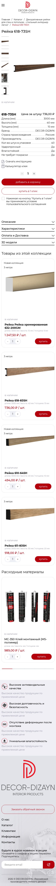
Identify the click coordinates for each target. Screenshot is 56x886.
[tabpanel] (28, 620)
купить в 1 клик (28, 191)
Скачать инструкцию (18, 161)
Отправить (49, 865)
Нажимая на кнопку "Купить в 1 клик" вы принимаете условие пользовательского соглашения (29, 201)
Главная (6, 19)
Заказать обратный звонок (28, 809)
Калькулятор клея (16, 166)
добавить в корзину (28, 182)
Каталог (18, 19)
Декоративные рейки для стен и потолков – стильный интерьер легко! (25, 22)
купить (43, 341)
